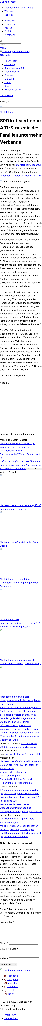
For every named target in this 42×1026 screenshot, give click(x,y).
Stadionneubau (13, 747)
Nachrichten (10, 61)
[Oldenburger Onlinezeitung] (15, 970)
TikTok (7, 31)
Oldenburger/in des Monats (18, 7)
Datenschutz (11, 1018)
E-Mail (37, 175)
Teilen (28, 469)
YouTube (9, 27)
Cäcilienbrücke (29, 747)
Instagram (9, 24)
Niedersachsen (12, 71)
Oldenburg (10, 64)
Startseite (5, 468)
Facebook (9, 20)
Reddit (28, 175)
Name (4, 943)
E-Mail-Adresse (9, 949)
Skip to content (8, 1)
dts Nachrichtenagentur (28, 165)
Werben (8, 11)
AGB (6, 1022)
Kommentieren (18, 468)
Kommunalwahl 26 (14, 68)
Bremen (8, 75)
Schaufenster (14, 89)
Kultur (7, 82)
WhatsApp (9, 35)
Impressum (10, 1014)
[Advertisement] (21, 408)
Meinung (9, 79)
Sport (7, 86)
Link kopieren (36, 469)
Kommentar (7, 922)
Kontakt (8, 14)
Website (4, 958)
